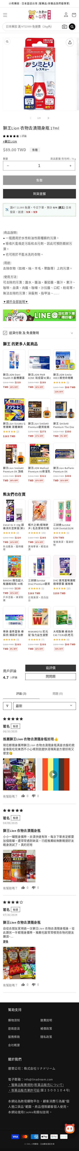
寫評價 (51, 668)
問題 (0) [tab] (58, 693)
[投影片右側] (48, 118)
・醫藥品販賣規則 (20, 1085)
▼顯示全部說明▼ (15, 302)
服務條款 (14, 1037)
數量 (5, 158)
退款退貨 (14, 1028)
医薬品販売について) (49, 1085)
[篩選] (7, 706)
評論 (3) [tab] (21, 693)
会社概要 (14, 1045)
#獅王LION (10, 141)
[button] (5, 15)
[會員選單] (65, 15)
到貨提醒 (39, 194)
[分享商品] (70, 42)
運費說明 (46, 1020)
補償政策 (46, 1028)
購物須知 (14, 1020)
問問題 (51, 676)
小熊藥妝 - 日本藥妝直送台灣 (42, 1144)
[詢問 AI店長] (70, 1128)
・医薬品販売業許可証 (24, 1090)
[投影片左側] (30, 118)
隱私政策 (46, 1037)
